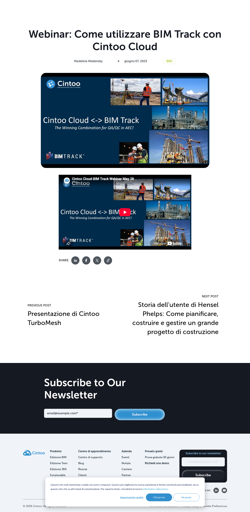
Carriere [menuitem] (127, 469)
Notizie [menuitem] (126, 463)
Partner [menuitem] (126, 475)
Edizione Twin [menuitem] (59, 463)
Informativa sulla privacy (155, 488)
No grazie (186, 497)
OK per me (159, 497)
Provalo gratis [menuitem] (154, 451)
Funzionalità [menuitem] (57, 475)
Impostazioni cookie (131, 497)
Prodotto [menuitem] (56, 451)
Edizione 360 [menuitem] (58, 469)
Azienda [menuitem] (127, 451)
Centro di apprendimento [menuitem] (94, 451)
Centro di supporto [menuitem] (90, 457)
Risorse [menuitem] (82, 469)
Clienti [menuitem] (82, 475)
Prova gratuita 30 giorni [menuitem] (159, 457)
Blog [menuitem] (81, 463)
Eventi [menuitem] (125, 457)
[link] (34, 452)
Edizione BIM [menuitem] (58, 457)
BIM (169, 61)
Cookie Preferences (214, 506)
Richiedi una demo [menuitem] (157, 463)
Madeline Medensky (88, 61)
